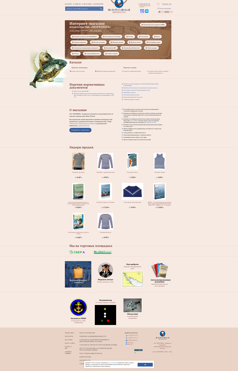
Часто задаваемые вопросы (90, 353)
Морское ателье (136, 42)
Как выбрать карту (154, 42)
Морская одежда (118, 42)
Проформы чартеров (129, 92)
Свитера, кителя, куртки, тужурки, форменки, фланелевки (158, 72)
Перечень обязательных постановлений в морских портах (140, 88)
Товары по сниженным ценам (132, 71)
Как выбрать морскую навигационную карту (136, 90)
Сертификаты (85, 360)
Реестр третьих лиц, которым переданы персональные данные (95, 349)
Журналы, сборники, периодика (106, 71)
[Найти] (101, 9)
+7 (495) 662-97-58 (144, 4)
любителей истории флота (78, 123)
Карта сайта (70, 343)
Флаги (158, 36)
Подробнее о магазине (80, 130)
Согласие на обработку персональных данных (98, 345)
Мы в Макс (131, 342)
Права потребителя (87, 333)
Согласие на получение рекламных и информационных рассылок (94, 340)
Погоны (130, 36)
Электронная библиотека (132, 48)
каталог (68, 4)
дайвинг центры (151, 122)
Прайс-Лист (69, 333)
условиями (113, 363)
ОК (145, 364)
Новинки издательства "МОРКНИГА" (85, 36)
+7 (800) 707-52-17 (132, 338)
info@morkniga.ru (132, 340)
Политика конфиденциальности (92, 336)
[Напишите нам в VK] (147, 11)
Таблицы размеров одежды (131, 99)
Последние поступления (112, 36)
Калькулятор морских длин (131, 95)
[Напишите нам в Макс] (142, 11)
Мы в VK (130, 344)
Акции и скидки (112, 53)
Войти (167, 12)
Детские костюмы (99, 42)
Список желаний (165, 8)
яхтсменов (91, 123)
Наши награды (152, 48)
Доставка (88, 4)
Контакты (99, 4)
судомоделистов (83, 126)
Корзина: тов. (167, 4)
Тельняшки (144, 36)
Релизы (76, 53)
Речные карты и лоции (78, 71)
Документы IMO (111, 48)
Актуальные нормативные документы (86, 48)
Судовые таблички (80, 42)
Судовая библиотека (93, 53)
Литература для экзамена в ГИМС (154, 25)
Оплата (78, 4)
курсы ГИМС (133, 120)
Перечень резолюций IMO (81, 91)
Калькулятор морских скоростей (132, 97)
